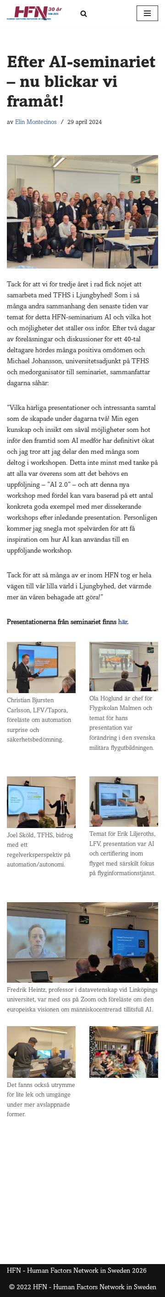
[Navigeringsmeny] (147, 13)
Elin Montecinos (36, 122)
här (122, 622)
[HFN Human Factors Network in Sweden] (34, 13)
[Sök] (83, 13)
